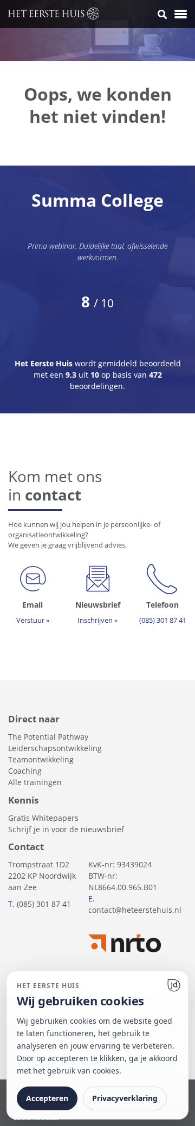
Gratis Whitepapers (43, 818)
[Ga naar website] (173, 985)
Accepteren (47, 1098)
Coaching (25, 771)
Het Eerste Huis (45, 363)
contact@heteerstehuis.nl (134, 910)
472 (155, 375)
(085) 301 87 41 (44, 904)
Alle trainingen (35, 782)
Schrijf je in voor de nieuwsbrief (66, 829)
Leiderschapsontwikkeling (55, 748)
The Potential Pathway (48, 737)
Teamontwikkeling (41, 759)
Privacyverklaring (125, 1098)
